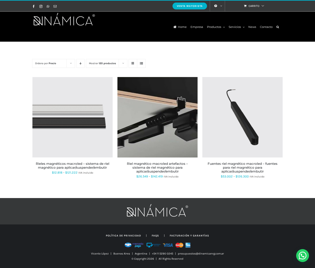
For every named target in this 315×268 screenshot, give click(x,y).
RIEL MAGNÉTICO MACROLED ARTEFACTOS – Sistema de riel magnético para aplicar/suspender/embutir (157, 167)
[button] (277, 27)
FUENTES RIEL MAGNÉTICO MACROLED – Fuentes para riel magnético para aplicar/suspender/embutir (243, 167)
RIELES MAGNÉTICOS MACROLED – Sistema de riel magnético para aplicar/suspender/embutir (72, 166)
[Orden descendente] (80, 63)
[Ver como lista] (141, 63)
